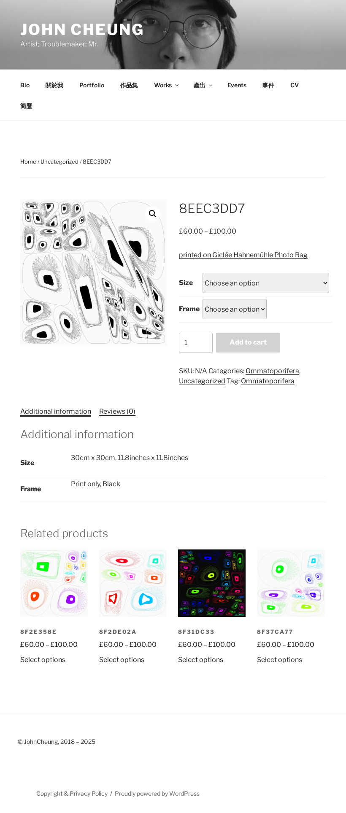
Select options (42, 660)
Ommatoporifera (272, 371)
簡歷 (26, 105)
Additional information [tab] (55, 411)
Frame (189, 309)
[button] (152, 213)
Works (163, 85)
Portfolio (91, 85)
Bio (25, 85)
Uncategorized (59, 161)
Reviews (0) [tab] (117, 411)
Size (186, 283)
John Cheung (82, 29)
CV (294, 85)
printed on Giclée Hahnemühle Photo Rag (243, 255)
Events (236, 85)
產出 (199, 85)
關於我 (54, 85)
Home (28, 161)
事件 (268, 85)
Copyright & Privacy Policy (72, 793)
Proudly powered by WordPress (157, 793)
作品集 (129, 85)
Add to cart (248, 342)
